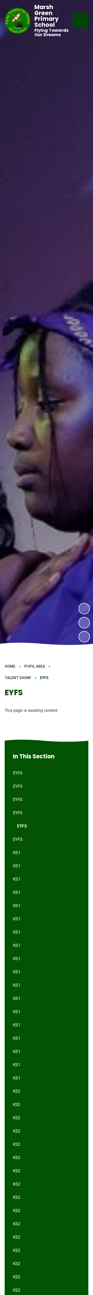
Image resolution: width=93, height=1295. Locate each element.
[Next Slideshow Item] (84, 608)
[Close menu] (80, 20)
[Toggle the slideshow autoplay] (84, 636)
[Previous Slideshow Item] (84, 622)
